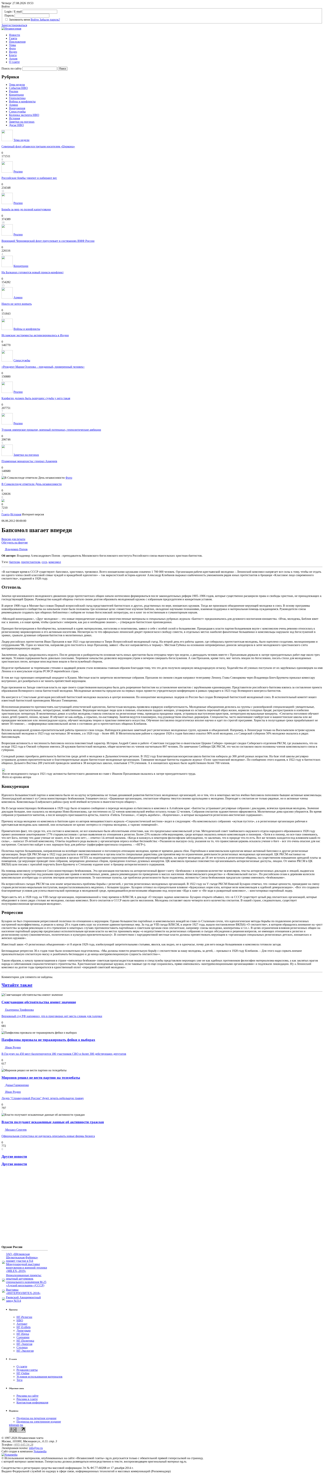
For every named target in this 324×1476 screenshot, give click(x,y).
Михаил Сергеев (15, 1129)
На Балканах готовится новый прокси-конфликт (33, 272)
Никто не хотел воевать (17, 303)
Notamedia (40, 1451)
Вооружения (17, 108)
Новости (14, 35)
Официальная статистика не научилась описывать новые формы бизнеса (48, 1136)
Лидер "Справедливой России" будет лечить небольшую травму (43, 1098)
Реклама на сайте (27, 1395)
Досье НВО (16, 125)
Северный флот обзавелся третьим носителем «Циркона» (38, 146)
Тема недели (17, 84)
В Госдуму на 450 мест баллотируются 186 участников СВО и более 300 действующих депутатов (64, 1053)
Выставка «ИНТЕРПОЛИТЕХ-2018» (23, 1291)
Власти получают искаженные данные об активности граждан (53, 1122)
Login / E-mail (13, 11)
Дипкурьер (23, 1330)
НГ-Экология (25, 1350)
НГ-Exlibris (23, 1327)
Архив (13, 58)
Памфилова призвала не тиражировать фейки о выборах (48, 1040)
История (14, 118)
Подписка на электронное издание (38, 1421)
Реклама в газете (27, 1399)
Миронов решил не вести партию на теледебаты (41, 1078)
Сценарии (22, 1337)
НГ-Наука (22, 1333)
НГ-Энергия (24, 1344)
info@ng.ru (36, 1448)
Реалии (13, 91)
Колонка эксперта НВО (24, 115)
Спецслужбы (17, 111)
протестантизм (30, 562)
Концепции (16, 94)
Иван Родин (12, 1047)
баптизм (14, 562)
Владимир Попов (16, 549)
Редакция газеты (27, 1369)
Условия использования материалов (39, 1376)
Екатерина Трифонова (19, 1009)
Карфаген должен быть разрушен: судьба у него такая (36, 398)
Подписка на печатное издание (36, 1418)
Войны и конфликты (22, 101)
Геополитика (17, 98)
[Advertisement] (24, 1207)
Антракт (21, 1323)
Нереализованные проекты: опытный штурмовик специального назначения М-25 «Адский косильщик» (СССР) (26, 1280)
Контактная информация (32, 1402)
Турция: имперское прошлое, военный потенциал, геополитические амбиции (51, 429)
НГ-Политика (25, 1340)
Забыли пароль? (50, 19)
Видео (13, 51)
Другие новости (14, 1156)
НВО (19, 1320)
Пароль (9, 15)
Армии (13, 104)
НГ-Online (22, 1373)
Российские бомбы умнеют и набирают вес (29, 177)
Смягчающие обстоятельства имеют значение (39, 1002)
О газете (14, 62)
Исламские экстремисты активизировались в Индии (35, 335)
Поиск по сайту (12, 68)
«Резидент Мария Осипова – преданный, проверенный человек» (43, 366)
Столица (22, 1347)
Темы (12, 45)
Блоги (13, 55)
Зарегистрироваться (14, 25)
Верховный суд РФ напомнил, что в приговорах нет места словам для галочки (52, 1016)
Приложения (17, 41)
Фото (12, 48)
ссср (44, 562)
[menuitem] (165, 35)
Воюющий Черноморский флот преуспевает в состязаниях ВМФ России (48, 240)
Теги (19, 1380)
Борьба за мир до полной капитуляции (26, 209)
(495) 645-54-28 (23, 1444)
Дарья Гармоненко (16, 1085)
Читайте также (17, 985)
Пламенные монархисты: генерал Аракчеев (29, 461)
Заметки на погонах (21, 121)
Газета (13, 38)
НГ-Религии (24, 1317)
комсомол (55, 562)
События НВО (18, 88)
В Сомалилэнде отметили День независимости (32, 484)
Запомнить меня (19, 19)
